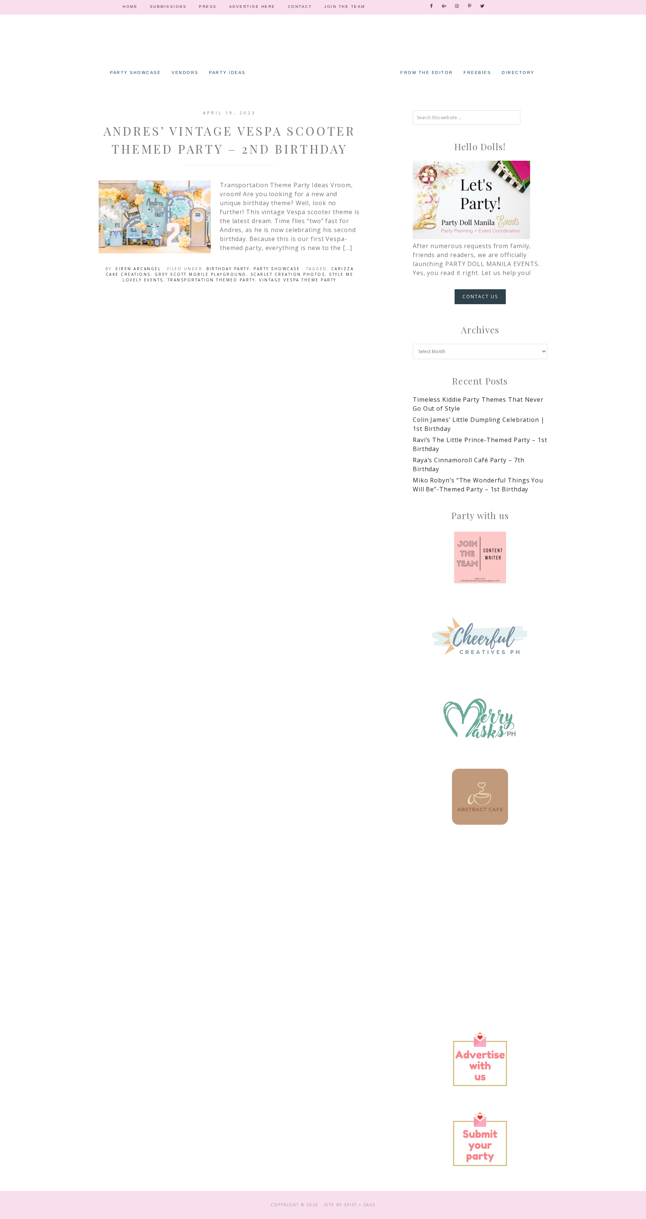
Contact (300, 6)
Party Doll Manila (323, 52)
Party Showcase (276, 268)
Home (130, 6)
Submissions (168, 6)
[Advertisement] (480, 901)
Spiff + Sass (359, 1204)
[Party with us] (480, 558)
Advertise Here (252, 6)
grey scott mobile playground (200, 274)
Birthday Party (227, 268)
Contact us (480, 296)
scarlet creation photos (287, 274)
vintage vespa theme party (297, 280)
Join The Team (344, 6)
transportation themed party (211, 280)
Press (208, 6)
